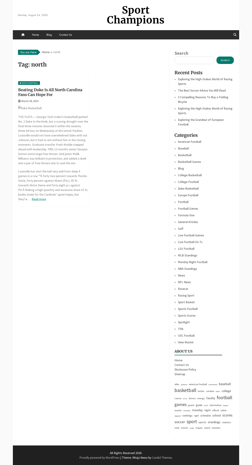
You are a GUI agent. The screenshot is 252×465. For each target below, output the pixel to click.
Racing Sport (186, 295)
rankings (187, 415)
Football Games (188, 208)
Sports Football (188, 309)
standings (214, 422)
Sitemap (180, 374)
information (215, 405)
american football (198, 384)
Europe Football (188, 195)
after (177, 384)
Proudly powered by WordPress (99, 458)
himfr (206, 405)
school (216, 415)
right (196, 415)
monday (197, 410)
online (223, 410)
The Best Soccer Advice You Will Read (202, 90)
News (181, 275)
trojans (199, 427)
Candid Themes (162, 458)
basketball (185, 390)
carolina (210, 391)
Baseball (183, 148)
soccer (180, 421)
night (207, 410)
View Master (186, 342)
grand (191, 405)
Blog (49, 35)
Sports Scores (187, 315)
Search (181, 53)
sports (202, 422)
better (201, 391)
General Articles (188, 222)
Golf (180, 229)
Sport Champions (136, 15)
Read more (39, 199)
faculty (210, 398)
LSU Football (186, 249)
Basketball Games (189, 162)
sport (192, 422)
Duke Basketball (188, 188)
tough (192, 428)
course (178, 398)
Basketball (184, 155)
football (224, 398)
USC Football (186, 335)
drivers (192, 398)
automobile (212, 384)
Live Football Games (191, 235)
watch (207, 427)
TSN (180, 329)
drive (185, 398)
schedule (205, 415)
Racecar (183, 289)
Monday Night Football (192, 262)
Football (183, 202)
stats (177, 427)
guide (199, 405)
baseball (225, 384)
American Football (189, 142)
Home (35, 35)
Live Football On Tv (190, 242)
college (226, 391)
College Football (188, 182)
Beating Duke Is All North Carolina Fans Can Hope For (50, 92)
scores (227, 415)
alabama (184, 384)
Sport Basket (186, 302)
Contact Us (65, 35)
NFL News (184, 282)
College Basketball (190, 175)
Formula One (186, 215)
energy (201, 398)
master (178, 410)
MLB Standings (187, 255)
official (215, 410)
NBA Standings (187, 269)
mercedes (187, 410)
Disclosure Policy (185, 369)
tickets (184, 427)
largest (225, 405)
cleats (218, 391)
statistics (226, 422)
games (181, 404)
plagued (178, 416)
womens (216, 427)
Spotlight (184, 322)
